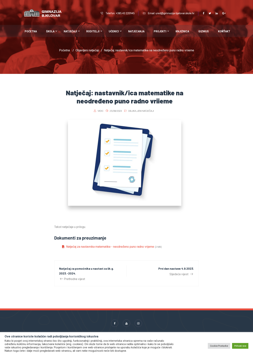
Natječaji (70, 31)
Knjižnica (182, 31)
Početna (31, 31)
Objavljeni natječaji (141, 111)
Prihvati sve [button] (240, 345)
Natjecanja (136, 31)
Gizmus (203, 31)
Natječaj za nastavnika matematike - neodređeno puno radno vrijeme (110, 246)
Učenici (114, 31)
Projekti (160, 31)
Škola (50, 31)
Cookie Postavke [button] (219, 345)
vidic (100, 111)
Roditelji (92, 31)
